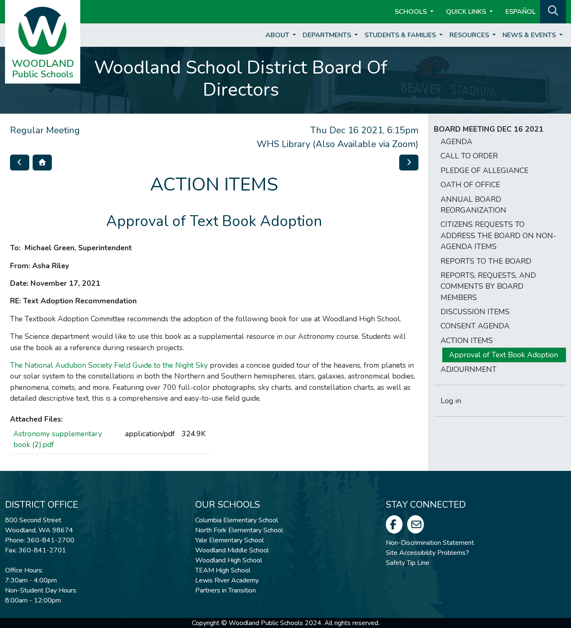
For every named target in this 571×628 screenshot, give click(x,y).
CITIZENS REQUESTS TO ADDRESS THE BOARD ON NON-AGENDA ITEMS (498, 235)
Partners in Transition (225, 590)
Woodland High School (228, 560)
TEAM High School (222, 570)
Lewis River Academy (227, 580)
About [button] (278, 35)
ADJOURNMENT (469, 369)
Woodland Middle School (232, 550)
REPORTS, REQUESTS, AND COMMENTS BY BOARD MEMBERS (488, 286)
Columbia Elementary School (236, 520)
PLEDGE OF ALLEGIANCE (484, 170)
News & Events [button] (530, 35)
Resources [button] (470, 35)
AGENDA (456, 142)
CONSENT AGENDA (475, 326)
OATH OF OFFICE (470, 185)
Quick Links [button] (467, 11)
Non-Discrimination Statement (430, 542)
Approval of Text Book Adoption (503, 355)
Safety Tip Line (407, 562)
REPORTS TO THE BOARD (486, 261)
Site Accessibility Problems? (427, 552)
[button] (553, 11)
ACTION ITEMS (467, 341)
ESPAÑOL (520, 11)
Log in (451, 401)
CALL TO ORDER (469, 156)
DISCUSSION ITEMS (475, 312)
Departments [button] (328, 35)
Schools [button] (411, 11)
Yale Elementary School (229, 540)
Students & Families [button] (401, 35)
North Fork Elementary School (239, 530)
